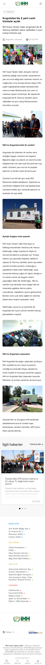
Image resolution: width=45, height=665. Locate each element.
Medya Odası (14, 596)
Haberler (9, 11)
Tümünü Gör (35, 444)
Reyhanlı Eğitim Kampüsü (20, 574)
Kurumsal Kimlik (16, 593)
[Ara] (4, 3)
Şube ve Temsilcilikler (18, 598)
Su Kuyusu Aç (15, 531)
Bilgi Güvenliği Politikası (19, 558)
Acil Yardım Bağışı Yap (18, 528)
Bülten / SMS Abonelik (18, 601)
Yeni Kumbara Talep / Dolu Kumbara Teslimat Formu (20, 578)
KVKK (11, 550)
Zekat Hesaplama (16, 547)
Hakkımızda (14, 590)
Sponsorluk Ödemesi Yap (20, 569)
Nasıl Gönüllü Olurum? (18, 556)
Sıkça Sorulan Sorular (18, 553)
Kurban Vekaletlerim (18, 572)
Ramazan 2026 (16, 534)
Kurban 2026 (15, 537)
